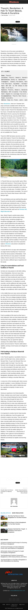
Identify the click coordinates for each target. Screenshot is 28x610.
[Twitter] (17, 599)
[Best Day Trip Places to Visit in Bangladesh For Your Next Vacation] (4, 517)
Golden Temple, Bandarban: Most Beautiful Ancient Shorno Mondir (21, 491)
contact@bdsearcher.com (17, 590)
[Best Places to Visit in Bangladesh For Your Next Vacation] (4, 524)
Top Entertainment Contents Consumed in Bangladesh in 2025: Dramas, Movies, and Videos (14, 556)
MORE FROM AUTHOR (17, 513)
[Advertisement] (14, 47)
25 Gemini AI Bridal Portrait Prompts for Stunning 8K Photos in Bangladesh (14, 543)
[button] (26, 2)
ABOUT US (8, 604)
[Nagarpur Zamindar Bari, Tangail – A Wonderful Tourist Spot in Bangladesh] (4, 530)
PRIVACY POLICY (15, 604)
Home (2, 5)
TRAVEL (6, 5)
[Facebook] (10, 599)
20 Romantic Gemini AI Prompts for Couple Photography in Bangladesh (12, 551)
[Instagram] (14, 599)
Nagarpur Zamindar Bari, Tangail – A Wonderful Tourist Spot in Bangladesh (17, 530)
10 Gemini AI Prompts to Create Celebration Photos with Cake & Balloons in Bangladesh (12, 547)
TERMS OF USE (21, 604)
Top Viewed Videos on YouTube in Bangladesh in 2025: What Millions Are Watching (14, 560)
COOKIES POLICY (14, 606)
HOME (4, 604)
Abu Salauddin (5, 15)
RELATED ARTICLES (6, 513)
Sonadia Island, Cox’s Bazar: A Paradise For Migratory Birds (7, 491)
